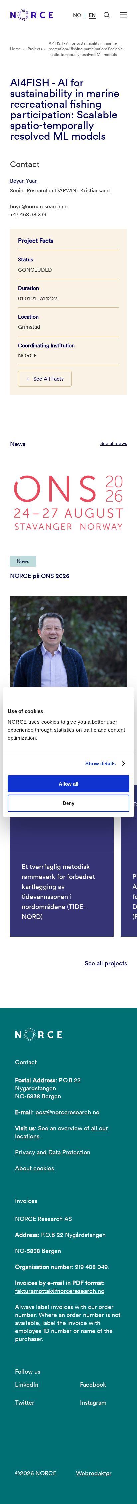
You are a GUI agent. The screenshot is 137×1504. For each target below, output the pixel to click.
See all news (113, 443)
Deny (68, 803)
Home (15, 49)
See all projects (106, 963)
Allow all (68, 783)
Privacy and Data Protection (52, 1152)
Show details (100, 763)
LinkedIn (26, 1384)
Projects (35, 49)
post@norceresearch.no (67, 1112)
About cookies (34, 1168)
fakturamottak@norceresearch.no (59, 1291)
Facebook (93, 1384)
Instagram (93, 1402)
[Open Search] (107, 15)
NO (77, 15)
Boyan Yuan (24, 180)
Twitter (24, 1402)
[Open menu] (123, 15)
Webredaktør (94, 1473)
